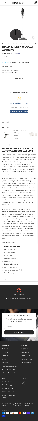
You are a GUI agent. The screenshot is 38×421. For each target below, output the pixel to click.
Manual (5, 279)
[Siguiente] (35, 43)
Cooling (5, 359)
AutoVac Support (8, 381)
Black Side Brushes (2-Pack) (19, 132)
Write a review (24, 62)
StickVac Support (8, 385)
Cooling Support (8, 392)
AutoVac (5, 349)
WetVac (5, 362)
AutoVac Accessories (9, 366)
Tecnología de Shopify (29, 404)
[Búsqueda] (6, 2)
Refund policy (26, 362)
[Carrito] (35, 2)
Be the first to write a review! (19, 111)
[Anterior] (3, 43)
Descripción (6, 145)
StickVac (5, 352)
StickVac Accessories (9, 369)
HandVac (5, 356)
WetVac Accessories (9, 373)
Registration (25, 349)
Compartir (5, 122)
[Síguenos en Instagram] (23, 383)
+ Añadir (16, 138)
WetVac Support (8, 388)
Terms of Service (26, 359)
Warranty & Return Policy (8, 396)
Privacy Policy (25, 352)
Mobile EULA (25, 356)
